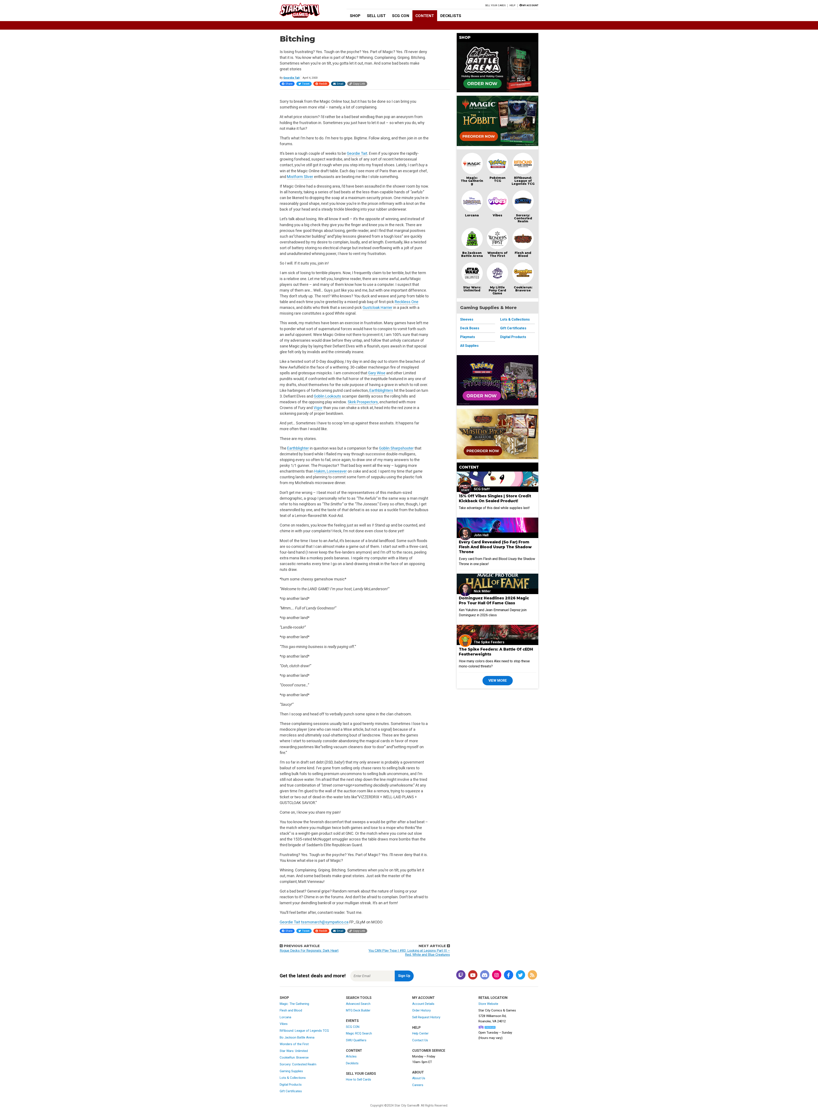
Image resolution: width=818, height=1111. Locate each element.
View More (497, 680)
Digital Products (513, 337)
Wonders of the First (294, 1044)
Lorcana (472, 215)
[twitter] (520, 975)
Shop (355, 15)
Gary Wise (376, 373)
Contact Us (420, 1040)
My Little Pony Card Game (497, 290)
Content (424, 15)
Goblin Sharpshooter (396, 448)
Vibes (497, 215)
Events (352, 1021)
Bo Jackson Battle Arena (472, 254)
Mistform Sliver (300, 176)
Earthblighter (298, 448)
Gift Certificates (513, 328)
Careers (417, 1085)
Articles (351, 1056)
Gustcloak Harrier (377, 307)
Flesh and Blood (523, 254)
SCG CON (400, 15)
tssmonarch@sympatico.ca (325, 922)
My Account (423, 998)
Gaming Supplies (291, 1071)
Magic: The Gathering (472, 181)
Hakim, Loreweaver (330, 471)
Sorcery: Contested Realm (523, 218)
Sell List (376, 15)
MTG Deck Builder (358, 1010)
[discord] (485, 975)
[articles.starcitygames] (532, 975)
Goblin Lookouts (327, 396)
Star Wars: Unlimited (472, 288)
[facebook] (508, 975)
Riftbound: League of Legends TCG (523, 181)
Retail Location (492, 998)
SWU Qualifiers (356, 1040)
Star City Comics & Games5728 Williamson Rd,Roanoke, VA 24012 (497, 1015)
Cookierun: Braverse (523, 288)
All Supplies (469, 346)
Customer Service (428, 1051)
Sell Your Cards (495, 5)
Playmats (467, 337)
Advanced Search (358, 1004)
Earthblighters (381, 390)
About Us (418, 1078)
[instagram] (497, 975)
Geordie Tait (291, 77)
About (418, 1072)
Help (512, 5)
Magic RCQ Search (359, 1033)
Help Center (420, 1033)
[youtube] (473, 975)
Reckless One (406, 301)
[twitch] (461, 975)
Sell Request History (426, 1017)
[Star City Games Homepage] (306, 10)
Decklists (450, 15)
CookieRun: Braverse (294, 1057)
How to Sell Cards (358, 1079)
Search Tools (359, 998)
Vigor (318, 407)
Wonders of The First (497, 254)
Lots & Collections (515, 319)
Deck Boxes (469, 328)
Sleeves (466, 319)
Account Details (423, 1004)
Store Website (488, 1004)
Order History (421, 1010)
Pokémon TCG (497, 179)
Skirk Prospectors (363, 402)
